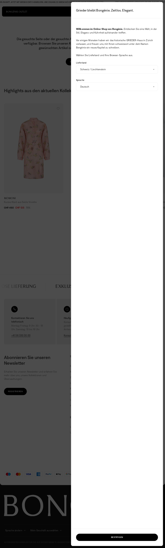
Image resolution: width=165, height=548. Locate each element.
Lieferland (81, 63)
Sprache (80, 80)
